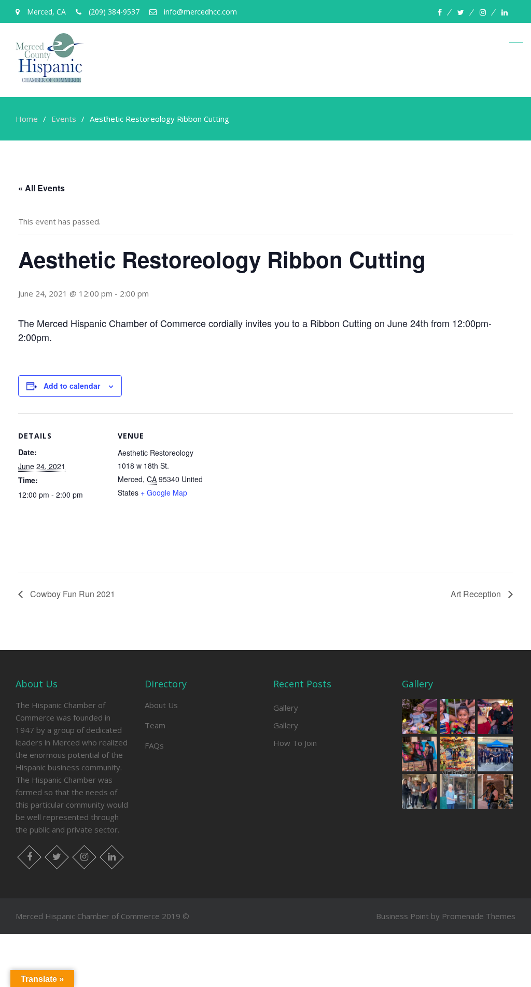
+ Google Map (164, 492)
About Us (161, 705)
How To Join (295, 743)
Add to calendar (72, 385)
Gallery (285, 707)
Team (155, 725)
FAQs (154, 745)
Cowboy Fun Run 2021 (71, 594)
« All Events (41, 188)
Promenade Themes (478, 916)
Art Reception (477, 594)
